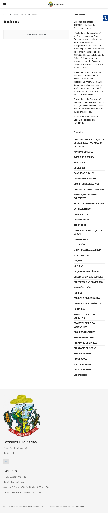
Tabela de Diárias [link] (83, 364)
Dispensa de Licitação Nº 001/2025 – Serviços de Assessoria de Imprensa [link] (85, 24)
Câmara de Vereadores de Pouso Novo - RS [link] (26, 506)
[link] (4, 4)
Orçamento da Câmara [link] (86, 271)
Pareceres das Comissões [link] (88, 282)
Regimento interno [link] (84, 337)
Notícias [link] (78, 266)
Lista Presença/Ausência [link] (87, 250)
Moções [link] (78, 260)
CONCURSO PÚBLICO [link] (84, 173)
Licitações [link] (80, 244)
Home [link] (5, 14)
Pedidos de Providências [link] (87, 303)
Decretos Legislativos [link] (86, 183)
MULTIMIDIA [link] (25, 14)
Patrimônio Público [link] (84, 287)
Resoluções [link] (80, 358)
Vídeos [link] (34, 14)
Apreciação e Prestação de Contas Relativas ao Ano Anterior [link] (89, 143)
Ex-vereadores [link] (82, 214)
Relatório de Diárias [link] (85, 342)
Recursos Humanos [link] (84, 332)
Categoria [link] (14, 14)
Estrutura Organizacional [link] (89, 203)
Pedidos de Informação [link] (87, 298)
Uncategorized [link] (82, 369)
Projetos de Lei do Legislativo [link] (84, 325)
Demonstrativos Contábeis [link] (89, 189)
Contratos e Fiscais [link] (85, 178)
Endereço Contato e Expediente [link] (85, 196)
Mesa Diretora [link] (82, 255)
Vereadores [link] (80, 375)
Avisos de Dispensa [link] (84, 157)
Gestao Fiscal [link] (82, 219)
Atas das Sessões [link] (83, 151)
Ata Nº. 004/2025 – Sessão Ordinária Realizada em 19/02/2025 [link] (86, 119)
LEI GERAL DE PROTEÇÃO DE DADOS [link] (88, 232)
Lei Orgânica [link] (81, 239)
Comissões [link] (80, 167)
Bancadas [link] (79, 162)
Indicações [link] (80, 225)
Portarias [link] (79, 308)
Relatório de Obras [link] (85, 348)
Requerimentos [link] (82, 353)
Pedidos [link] (78, 292)
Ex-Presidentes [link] (82, 208)
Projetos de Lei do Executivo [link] (84, 316)
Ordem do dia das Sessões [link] (88, 276)
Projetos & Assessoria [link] (76, 506)
